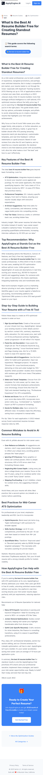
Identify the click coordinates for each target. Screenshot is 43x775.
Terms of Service (27, 765)
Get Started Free (21, 720)
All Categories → (21, 742)
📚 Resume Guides (16, 15)
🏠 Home (5, 15)
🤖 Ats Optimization (32, 15)
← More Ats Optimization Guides (21, 736)
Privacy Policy (14, 765)
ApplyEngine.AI (13, 3)
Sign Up (37, 3)
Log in (28, 3)
